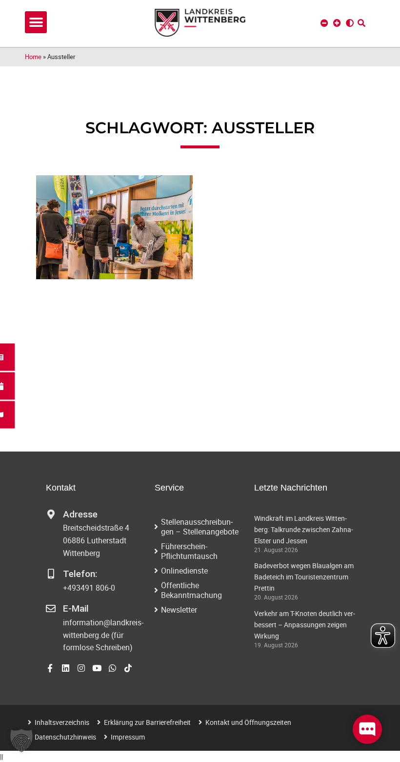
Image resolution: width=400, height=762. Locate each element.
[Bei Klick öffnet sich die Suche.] (361, 23)
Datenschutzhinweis (65, 736)
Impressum (128, 736)
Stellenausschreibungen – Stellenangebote (200, 526)
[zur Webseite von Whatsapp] (112, 668)
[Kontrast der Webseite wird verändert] (350, 23)
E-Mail (76, 608)
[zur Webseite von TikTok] (128, 668)
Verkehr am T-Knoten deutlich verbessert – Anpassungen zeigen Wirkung (304, 624)
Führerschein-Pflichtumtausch (189, 551)
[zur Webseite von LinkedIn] (65, 668)
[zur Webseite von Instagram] (81, 668)
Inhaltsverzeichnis (62, 722)
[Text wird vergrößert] (337, 23)
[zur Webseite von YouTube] (97, 668)
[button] (36, 22)
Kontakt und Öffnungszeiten (248, 722)
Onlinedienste (184, 570)
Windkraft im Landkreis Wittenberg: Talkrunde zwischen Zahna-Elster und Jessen (303, 529)
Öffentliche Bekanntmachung (191, 590)
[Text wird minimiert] (324, 23)
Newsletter (179, 609)
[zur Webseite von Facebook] (50, 668)
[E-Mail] (51, 609)
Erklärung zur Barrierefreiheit (147, 722)
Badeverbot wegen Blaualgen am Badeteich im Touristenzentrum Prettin (304, 577)
